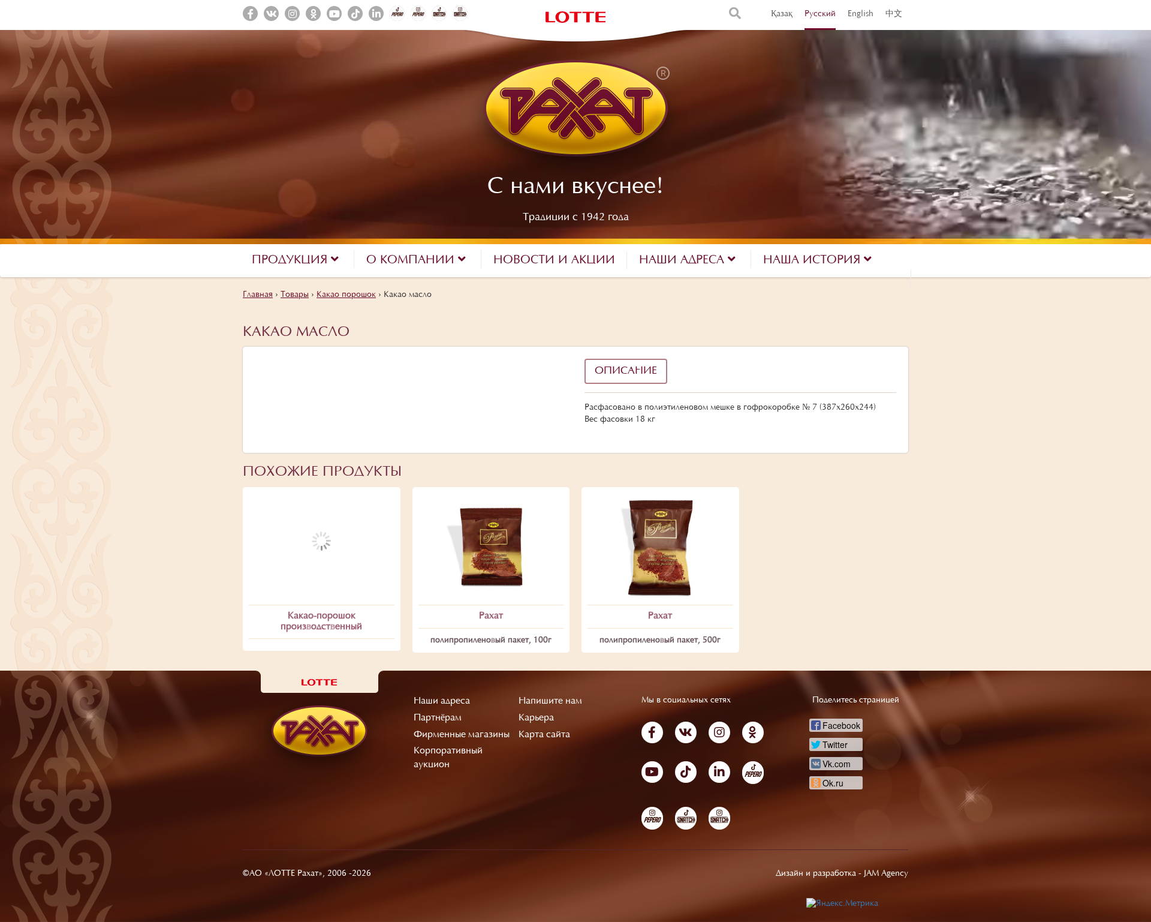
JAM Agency (886, 874)
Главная (258, 295)
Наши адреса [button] (683, 260)
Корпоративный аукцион (448, 758)
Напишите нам (550, 701)
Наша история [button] (813, 260)
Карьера (536, 718)
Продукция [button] (291, 260)
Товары (295, 295)
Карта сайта (544, 735)
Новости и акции (554, 260)
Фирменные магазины (462, 735)
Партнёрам (438, 718)
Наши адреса (442, 701)
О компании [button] (412, 260)
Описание (626, 371)
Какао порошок (346, 295)
